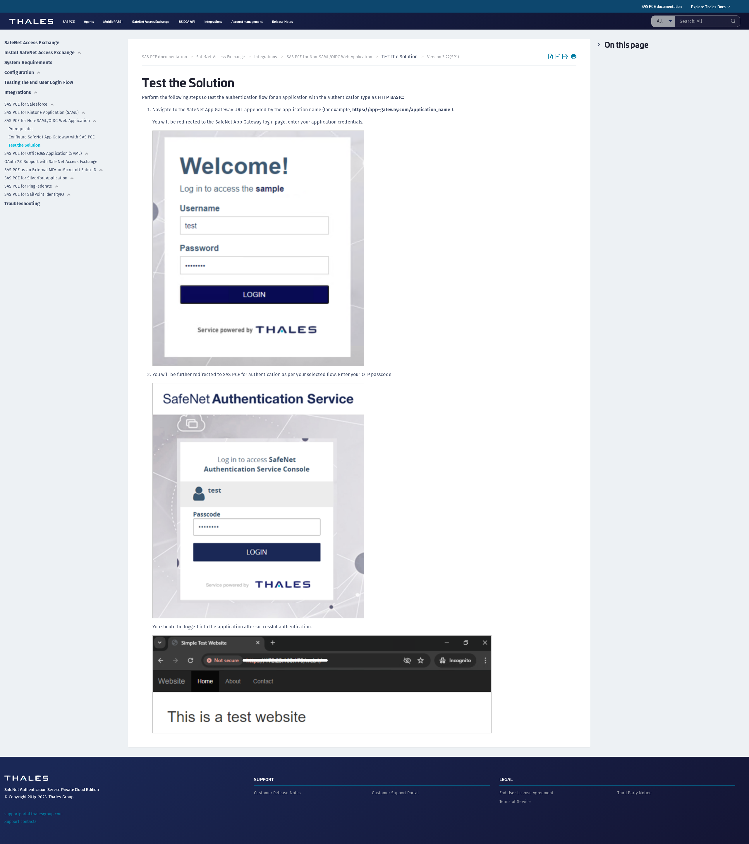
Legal (506, 779)
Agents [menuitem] (89, 21)
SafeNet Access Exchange (31, 42)
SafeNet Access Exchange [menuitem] (150, 21)
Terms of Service (515, 801)
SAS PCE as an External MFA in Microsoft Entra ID (50, 169)
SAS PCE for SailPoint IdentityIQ (34, 194)
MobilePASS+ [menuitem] (113, 21)
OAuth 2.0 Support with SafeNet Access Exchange (51, 161)
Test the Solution (24, 145)
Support (264, 779)
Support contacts (20, 821)
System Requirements (28, 62)
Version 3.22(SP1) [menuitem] (443, 57)
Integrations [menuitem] (213, 21)
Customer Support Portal (395, 793)
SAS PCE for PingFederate (28, 186)
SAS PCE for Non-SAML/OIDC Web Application (47, 120)
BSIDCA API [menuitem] (187, 21)
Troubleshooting (22, 203)
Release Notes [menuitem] (282, 21)
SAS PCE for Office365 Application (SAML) (43, 153)
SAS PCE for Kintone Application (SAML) (41, 112)
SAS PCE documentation (662, 6)
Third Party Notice (634, 793)
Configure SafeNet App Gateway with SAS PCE (51, 137)
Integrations (17, 92)
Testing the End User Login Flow (38, 82)
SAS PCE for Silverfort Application (35, 178)
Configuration (19, 72)
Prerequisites (21, 128)
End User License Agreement (526, 793)
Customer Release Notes (277, 793)
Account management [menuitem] (247, 21)
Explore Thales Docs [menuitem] (708, 6)
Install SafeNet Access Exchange (39, 52)
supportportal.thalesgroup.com (33, 814)
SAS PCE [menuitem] (69, 21)
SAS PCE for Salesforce (25, 104)
